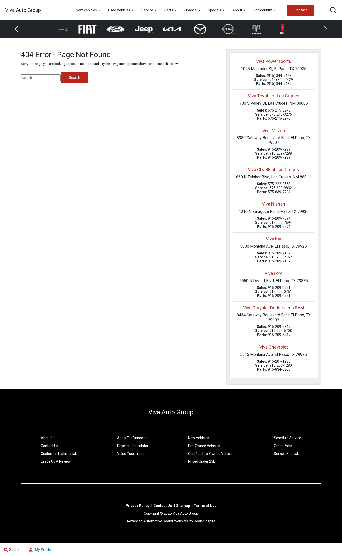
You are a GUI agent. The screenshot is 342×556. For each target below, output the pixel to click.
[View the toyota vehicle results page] (269, 29)
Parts (168, 10)
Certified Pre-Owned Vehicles (211, 454)
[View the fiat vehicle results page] (72, 29)
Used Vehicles (119, 10)
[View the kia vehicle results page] (157, 29)
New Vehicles (86, 10)
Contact (300, 10)
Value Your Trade (130, 454)
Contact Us (49, 446)
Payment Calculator (132, 446)
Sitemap (183, 506)
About (237, 10)
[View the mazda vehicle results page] (185, 29)
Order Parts (283, 446)
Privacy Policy (137, 506)
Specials (214, 10)
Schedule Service (287, 438)
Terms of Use (205, 506)
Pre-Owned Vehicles (204, 446)
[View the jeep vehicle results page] (129, 29)
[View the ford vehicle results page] (101, 29)
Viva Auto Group (170, 412)
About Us (48, 438)
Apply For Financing (132, 438)
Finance (190, 10)
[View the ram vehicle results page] (241, 29)
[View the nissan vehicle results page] (213, 29)
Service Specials (287, 454)
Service (147, 10)
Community (262, 10)
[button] (333, 10)
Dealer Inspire (204, 521)
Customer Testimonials (59, 454)
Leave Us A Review (56, 461)
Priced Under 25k (201, 461)
